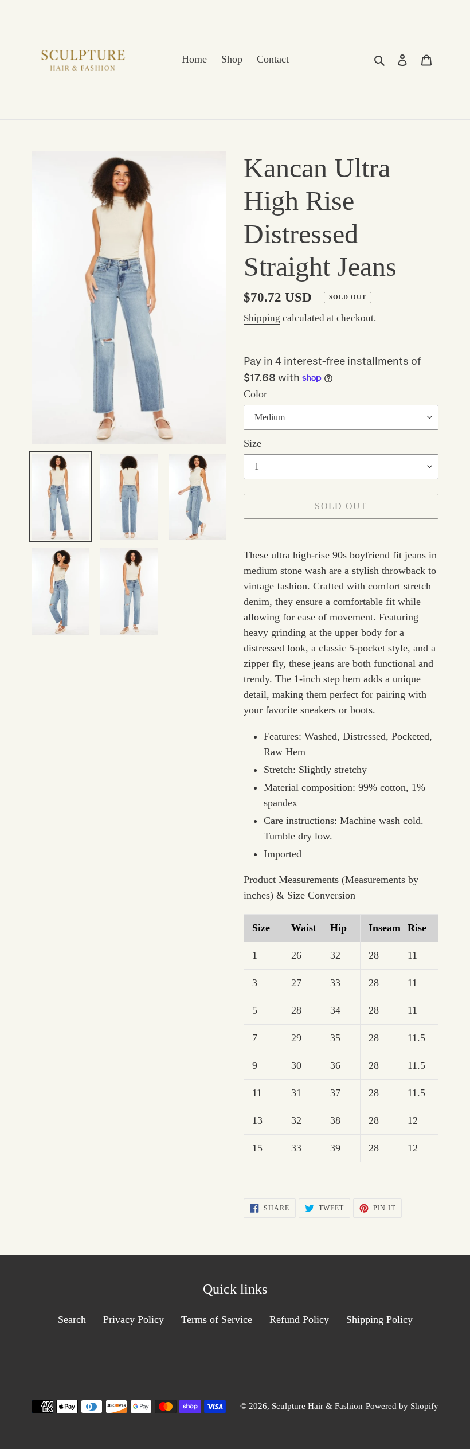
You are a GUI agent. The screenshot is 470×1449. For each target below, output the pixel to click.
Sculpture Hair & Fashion (317, 1406)
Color (255, 394)
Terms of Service (216, 1319)
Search (72, 1319)
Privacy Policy (133, 1319)
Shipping (262, 318)
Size (252, 443)
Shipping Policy (379, 1319)
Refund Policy (299, 1319)
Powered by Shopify (402, 1406)
